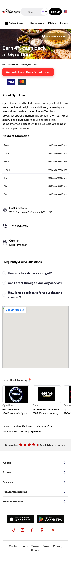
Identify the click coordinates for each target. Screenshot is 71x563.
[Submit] (23, 12)
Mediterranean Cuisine (14, 431)
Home (5, 425)
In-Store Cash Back (23, 425)
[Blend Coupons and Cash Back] (47, 400)
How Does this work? (56, 36)
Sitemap (36, 550)
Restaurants (37, 23)
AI (45, 12)
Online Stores (16, 23)
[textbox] (65, 11)
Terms (35, 546)
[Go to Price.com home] (11, 11)
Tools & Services (13, 501)
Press (46, 546)
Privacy (57, 546)
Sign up (55, 12)
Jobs (25, 546)
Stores (7, 472)
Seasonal (8, 482)
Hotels (64, 23)
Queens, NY (43, 425)
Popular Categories (15, 491)
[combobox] (34, 12)
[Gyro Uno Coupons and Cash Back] (16, 400)
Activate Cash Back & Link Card (28, 72)
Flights (52, 23)
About (7, 462)
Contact (14, 546)
